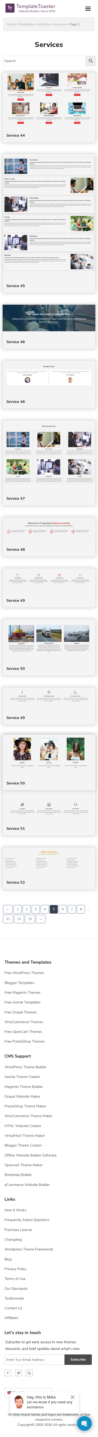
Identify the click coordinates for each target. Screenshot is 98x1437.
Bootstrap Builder (18, 1174)
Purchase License (18, 1229)
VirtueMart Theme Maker (25, 1135)
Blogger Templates (19, 982)
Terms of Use (15, 1278)
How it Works (15, 1210)
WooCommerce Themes (24, 1022)
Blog (8, 1259)
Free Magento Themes (22, 992)
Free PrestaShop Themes (25, 1041)
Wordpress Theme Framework (29, 1249)
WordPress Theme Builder (25, 1067)
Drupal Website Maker (22, 1096)
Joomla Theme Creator (22, 1076)
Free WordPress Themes (24, 972)
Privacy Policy (15, 1269)
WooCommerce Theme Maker (28, 1116)
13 (30, 919)
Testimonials (14, 1298)
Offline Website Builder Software (31, 1155)
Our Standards (16, 1288)
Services (60, 24)
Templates (26, 24)
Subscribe (78, 1359)
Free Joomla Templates (22, 1002)
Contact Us (13, 1308)
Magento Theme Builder (24, 1086)
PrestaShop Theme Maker (25, 1106)
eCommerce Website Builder (27, 1184)
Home (11, 24)
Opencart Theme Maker (24, 1165)
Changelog (13, 1239)
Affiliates (11, 1318)
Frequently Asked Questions (27, 1220)
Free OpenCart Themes (23, 1031)
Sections (43, 24)
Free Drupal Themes (21, 1012)
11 (8, 919)
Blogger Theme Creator (23, 1145)
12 (19, 919)
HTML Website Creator (23, 1126)
